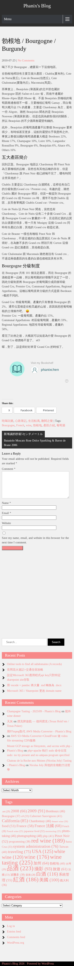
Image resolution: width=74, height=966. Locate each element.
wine (28, 425)
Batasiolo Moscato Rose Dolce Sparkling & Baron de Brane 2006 (35, 443)
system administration (35, 846)
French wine (15, 831)
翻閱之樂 (47, 420)
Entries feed (14, 931)
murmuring (53, 831)
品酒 (20, 868)
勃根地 (37, 425)
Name (6, 503)
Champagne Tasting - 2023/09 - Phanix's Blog (34, 711)
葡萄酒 (61, 425)
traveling (19, 851)
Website (6, 523)
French (20, 425)
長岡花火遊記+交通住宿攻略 (25, 669)
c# (25, 816)
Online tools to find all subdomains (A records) (34, 664)
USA (42, 851)
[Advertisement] (37, 589)
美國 (49, 879)
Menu (8, 19)
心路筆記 (21, 420)
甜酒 (30, 875)
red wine (48, 840)
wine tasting (32, 859)
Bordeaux (55, 811)
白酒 (47, 874)
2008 (19, 811)
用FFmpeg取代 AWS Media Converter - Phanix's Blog (39, 731)
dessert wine (60, 821)
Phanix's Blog (37, 5)
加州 (41, 863)
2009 (36, 810)
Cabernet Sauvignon (46, 816)
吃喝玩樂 (7, 420)
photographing (29, 836)
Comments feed (16, 937)
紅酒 (25, 879)
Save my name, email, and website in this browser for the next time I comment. (35, 540)
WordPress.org (15, 942)
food (9, 826)
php (48, 836)
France (25, 826)
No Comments (26, 60)
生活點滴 (34, 420)
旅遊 (60, 869)
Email (6, 513)
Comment (8, 468)
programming (19, 841)
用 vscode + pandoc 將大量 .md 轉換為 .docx (34, 685)
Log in (11, 926)
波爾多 (17, 874)
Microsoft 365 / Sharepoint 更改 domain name (34, 690)
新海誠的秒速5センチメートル (23, 434)
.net (6, 811)
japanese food (34, 831)
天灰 (10, 721)
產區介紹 (49, 425)
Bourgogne (8, 425)
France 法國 (48, 826)
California (15, 820)
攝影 (43, 868)
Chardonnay (40, 821)
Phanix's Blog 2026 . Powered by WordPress (28, 963)
